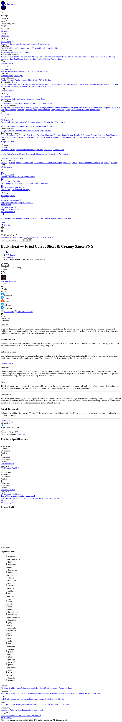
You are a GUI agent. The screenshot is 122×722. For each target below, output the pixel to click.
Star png (12, 163)
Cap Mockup (110, 57)
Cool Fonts (15, 108)
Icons (36, 71)
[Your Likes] (2, 225)
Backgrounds (43, 71)
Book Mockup (44, 57)
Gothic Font (87, 108)
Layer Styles (18, 76)
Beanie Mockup (30, 59)
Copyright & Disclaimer (92, 693)
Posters (12, 126)
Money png (83, 163)
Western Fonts (94, 110)
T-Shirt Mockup (7, 57)
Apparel (4, 44)
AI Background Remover (41, 704)
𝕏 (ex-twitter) (35, 716)
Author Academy (33, 699)
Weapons (4, 150)
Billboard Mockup (87, 57)
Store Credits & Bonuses (24, 693)
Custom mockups (25, 52)
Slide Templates (20, 135)
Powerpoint (16, 131)
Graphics (12, 688)
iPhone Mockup (32, 57)
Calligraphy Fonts (109, 108)
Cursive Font (24, 108)
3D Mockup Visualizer (9, 52)
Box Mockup (19, 59)
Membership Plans (8, 693)
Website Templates (25, 137)
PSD (3, 71)
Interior (3, 154)
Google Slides (6, 131)
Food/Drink (48, 150)
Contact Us (15, 699)
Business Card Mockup (71, 57)
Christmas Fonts (31, 110)
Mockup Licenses (7, 63)
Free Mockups (56, 48)
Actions (4, 76)
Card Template (88, 137)
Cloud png (38, 163)
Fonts (18, 688)
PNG (36, 688)
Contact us (21, 434)
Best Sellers (5, 48)
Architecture (63, 154)
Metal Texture (20, 86)
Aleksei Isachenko (8, 281)
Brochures (5, 122)
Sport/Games (42, 154)
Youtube (12, 716)
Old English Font (45, 108)
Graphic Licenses (7, 91)
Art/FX (10, 158)
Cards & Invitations (28, 122)
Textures (30, 71)
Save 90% (5, 36)
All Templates (6, 120)
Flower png (67, 163)
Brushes (10, 76)
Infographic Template (89, 135)
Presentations (20, 126)
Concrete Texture (45, 86)
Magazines (5, 126)
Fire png (19, 163)
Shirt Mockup (100, 57)
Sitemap (61, 699)
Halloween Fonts (44, 110)
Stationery (42, 44)
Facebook (5, 716)
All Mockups (6, 42)
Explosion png (56, 163)
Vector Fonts (22, 103)
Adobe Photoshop (8, 80)
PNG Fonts (5, 103)
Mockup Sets (15, 48)
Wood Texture (112, 84)
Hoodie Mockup (19, 57)
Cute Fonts (56, 108)
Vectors (8, 71)
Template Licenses (8, 142)
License (4, 31)
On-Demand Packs (41, 693)
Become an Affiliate (25, 312)
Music (21, 154)
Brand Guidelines (47, 699)
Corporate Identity (43, 122)
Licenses (79, 693)
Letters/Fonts (18, 158)
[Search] (25, 240)
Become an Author (8, 710)
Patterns (23, 71)
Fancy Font (34, 108)
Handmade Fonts (33, 103)
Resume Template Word (41, 137)
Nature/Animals (13, 154)
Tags (56, 699)
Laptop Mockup (7, 59)
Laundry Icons (6, 84)
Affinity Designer (45, 80)
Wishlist (42, 688)
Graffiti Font (97, 108)
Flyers (57, 122)
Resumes (29, 126)
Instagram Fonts (77, 108)
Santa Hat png (28, 163)
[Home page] (7, 252)
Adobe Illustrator (21, 80)
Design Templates (27, 688)
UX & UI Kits (48, 126)
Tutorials (23, 699)
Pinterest (18, 716)
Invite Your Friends (36, 710)
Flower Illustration (8, 86)
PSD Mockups (56, 59)
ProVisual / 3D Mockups (60, 704)
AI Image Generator (23, 704)
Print (48, 44)
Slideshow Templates (53, 135)
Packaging (11, 44)
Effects (91, 84)
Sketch (35, 80)
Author (17, 281)
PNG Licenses (6, 167)
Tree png (107, 163)
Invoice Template (7, 135)
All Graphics (6, 69)
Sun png (114, 163)
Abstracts (11, 150)
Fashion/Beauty (30, 150)
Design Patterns (56, 84)
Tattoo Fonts (65, 108)
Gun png (75, 163)
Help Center (6, 699)
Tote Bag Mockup (43, 59)
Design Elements (100, 84)
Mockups (4, 688)
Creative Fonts (46, 103)
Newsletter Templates (9, 137)
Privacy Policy (70, 693)
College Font (65, 110)
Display (43, 99)
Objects (4, 158)
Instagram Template (58, 137)
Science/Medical (30, 154)
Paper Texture (83, 84)
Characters (20, 150)
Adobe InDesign (32, 131)
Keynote (48, 131)
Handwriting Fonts (33, 99)
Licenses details (7, 363)
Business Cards (15, 122)
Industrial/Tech (58, 150)
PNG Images (6, 468)
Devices (26, 44)
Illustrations (15, 71)
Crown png (46, 163)
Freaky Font (5, 108)
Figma (30, 80)
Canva (23, 131)
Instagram (26, 716)
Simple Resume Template (71, 135)
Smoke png (92, 163)
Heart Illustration (32, 86)
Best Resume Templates (36, 135)
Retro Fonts (84, 110)
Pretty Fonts (55, 110)
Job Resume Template (74, 137)
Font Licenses (6, 114)
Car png (100, 163)
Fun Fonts (20, 110)
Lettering (13, 103)
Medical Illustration (43, 84)
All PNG (4, 148)
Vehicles (19, 44)
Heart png (4, 163)
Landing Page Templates (104, 137)
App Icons (31, 84)
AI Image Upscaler (8, 704)
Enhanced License (8, 490)
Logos (63, 122)
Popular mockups (65, 688)
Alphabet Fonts (10, 110)
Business (39, 150)
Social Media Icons (19, 84)
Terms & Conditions (57, 693)
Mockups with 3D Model (30, 48)
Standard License (7, 464)
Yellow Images (6, 718)
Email (53, 122)
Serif (3, 99)
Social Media (38, 126)
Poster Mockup (56, 57)
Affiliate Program (22, 710)
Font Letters (75, 110)
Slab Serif (16, 99)
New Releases (45, 48)
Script (23, 99)
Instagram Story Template (107, 135)
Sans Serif (9, 99)
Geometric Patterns (70, 84)
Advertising (33, 44)
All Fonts (4, 97)
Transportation (53, 154)
